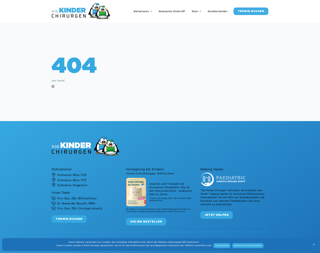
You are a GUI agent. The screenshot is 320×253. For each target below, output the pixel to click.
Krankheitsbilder (218, 11)
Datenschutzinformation (248, 245)
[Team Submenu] (201, 11)
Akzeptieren (222, 245)
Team (195, 11)
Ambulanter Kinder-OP (172, 11)
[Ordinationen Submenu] (152, 11)
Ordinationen (141, 11)
